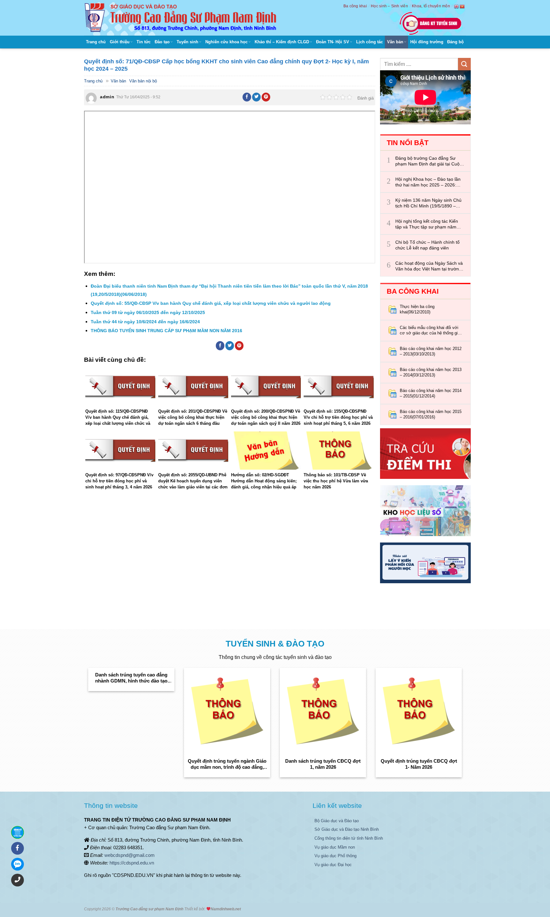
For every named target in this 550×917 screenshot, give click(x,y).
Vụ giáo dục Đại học (333, 864)
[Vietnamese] (462, 6)
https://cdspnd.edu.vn (131, 862)
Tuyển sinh (187, 41)
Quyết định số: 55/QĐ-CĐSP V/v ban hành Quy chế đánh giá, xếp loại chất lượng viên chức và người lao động (211, 303)
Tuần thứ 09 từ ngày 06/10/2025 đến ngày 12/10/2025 (148, 312)
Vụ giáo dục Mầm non (334, 847)
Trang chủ (96, 41)
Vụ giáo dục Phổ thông (335, 855)
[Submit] (464, 64)
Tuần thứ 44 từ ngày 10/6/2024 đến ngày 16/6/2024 (145, 321)
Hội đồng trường (426, 41)
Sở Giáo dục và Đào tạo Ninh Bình (346, 829)
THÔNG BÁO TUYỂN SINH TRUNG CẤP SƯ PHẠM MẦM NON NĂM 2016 (166, 330)
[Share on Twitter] (256, 97)
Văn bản (395, 41)
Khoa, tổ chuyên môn (431, 6)
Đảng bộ (455, 41)
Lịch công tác (369, 41)
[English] (457, 6)
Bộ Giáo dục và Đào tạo (336, 820)
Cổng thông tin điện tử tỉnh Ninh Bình (348, 838)
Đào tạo (162, 41)
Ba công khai (355, 6)
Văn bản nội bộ (143, 81)
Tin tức (144, 41)
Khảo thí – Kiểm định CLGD (282, 41)
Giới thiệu (120, 41)
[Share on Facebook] (247, 97)
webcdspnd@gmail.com (129, 855)
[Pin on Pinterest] (266, 97)
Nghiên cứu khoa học (226, 41)
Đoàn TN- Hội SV (332, 41)
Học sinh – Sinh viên (389, 6)
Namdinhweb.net (226, 909)
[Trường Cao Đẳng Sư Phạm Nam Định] (182, 18)
